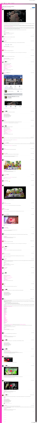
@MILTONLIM (5, 317)
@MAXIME (5, 309)
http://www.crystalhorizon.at (10, 145)
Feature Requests (4, 7)
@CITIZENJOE (5, 320)
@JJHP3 (6, 153)
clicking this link (10, 324)
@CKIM (4, 323)
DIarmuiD (4, 148)
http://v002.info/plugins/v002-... (9, 306)
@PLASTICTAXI (5, 307)
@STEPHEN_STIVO (6, 319)
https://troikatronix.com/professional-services (7, 129)
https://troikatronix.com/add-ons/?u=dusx (7, 67)
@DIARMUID (5, 313)
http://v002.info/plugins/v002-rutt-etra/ (9, 26)
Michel (4, 246)
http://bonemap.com (5, 342)
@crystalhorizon (7, 180)
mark (4, 55)
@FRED (4, 321)
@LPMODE (5, 311)
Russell (4, 208)
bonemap (4, 289)
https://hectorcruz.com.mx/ (7, 205)
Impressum (34, 0)
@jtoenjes (5, 41)
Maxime (4, 227)
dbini (4, 159)
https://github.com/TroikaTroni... (23, 324)
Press (30, 0)
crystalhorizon (5, 72)
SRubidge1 (5, 267)
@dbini (4, 395)
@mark (4, 62)
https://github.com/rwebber (6, 133)
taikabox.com (5, 170)
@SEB (4, 315)
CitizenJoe (5, 153)
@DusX (9, 72)
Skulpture (5, 365)
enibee (4, 180)
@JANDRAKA (5, 312)
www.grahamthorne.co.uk (9, 351)
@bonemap (6, 405)
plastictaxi (5, 283)
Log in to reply (33, 7)
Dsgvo (31, 0)
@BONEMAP (5, 318)
